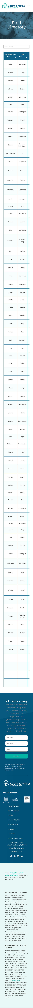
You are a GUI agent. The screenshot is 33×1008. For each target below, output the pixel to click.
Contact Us (13, 825)
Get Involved (14, 820)
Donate (11, 829)
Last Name (21, 56)
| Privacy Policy (19, 873)
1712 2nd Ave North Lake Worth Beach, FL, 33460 (16, 844)
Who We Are (13, 806)
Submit (16, 756)
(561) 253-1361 (19, 848)
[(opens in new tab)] (6, 802)
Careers (11, 834)
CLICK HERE (16, 981)
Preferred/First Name (10, 56)
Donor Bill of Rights (11, 875)
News (10, 815)
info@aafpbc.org (16, 851)
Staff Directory (15, 839)
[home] (13, 6)
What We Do (13, 811)
